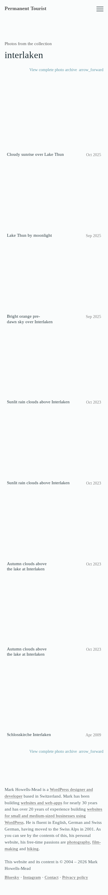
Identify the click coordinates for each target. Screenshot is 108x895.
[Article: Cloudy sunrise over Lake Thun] (54, 117)
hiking (33, 848)
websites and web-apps (41, 802)
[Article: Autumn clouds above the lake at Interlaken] (54, 526)
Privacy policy (75, 877)
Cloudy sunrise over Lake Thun (35, 154)
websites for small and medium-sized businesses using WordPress (53, 816)
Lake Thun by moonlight (29, 235)
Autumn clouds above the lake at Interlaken (27, 566)
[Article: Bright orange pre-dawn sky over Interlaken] (54, 278)
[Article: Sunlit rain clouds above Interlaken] (54, 364)
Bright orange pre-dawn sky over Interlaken (30, 319)
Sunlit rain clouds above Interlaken (38, 401)
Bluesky (12, 877)
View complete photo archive (53, 70)
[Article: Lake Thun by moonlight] (54, 197)
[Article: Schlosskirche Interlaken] (54, 696)
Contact (51, 877)
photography (78, 841)
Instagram (32, 877)
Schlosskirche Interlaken (29, 734)
